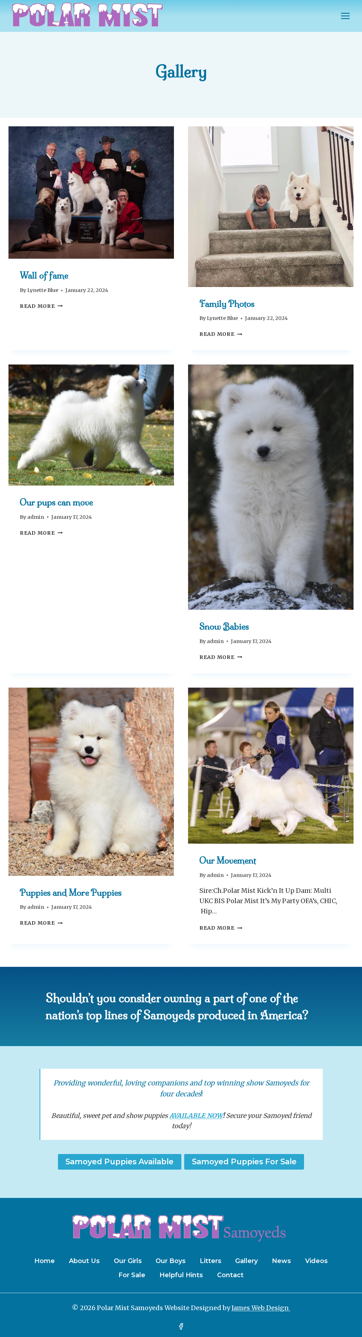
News (281, 1261)
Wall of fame (44, 275)
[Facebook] (181, 1327)
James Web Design (261, 1308)
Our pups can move (56, 502)
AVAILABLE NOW (196, 1116)
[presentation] (91, 192)
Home (44, 1261)
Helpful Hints (181, 1275)
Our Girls (128, 1261)
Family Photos (227, 303)
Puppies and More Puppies (71, 892)
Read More (41, 306)
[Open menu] (345, 15)
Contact (230, 1275)
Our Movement (227, 860)
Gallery (246, 1261)
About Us (84, 1261)
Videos (316, 1261)
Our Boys (171, 1261)
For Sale (131, 1275)
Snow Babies (224, 626)
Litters (210, 1261)
